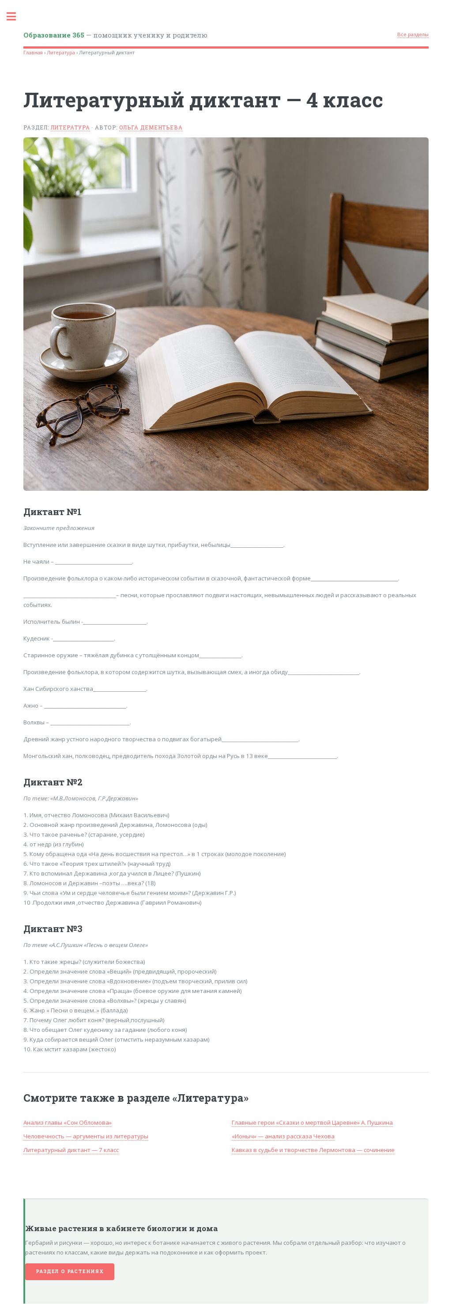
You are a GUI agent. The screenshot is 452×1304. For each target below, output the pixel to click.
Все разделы (413, 34)
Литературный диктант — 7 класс (71, 1150)
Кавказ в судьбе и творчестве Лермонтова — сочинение (313, 1150)
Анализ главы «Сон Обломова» (67, 1122)
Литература (61, 52)
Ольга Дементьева (151, 127)
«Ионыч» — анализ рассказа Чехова (283, 1136)
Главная (33, 52)
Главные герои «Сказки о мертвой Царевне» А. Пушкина (312, 1122)
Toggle (16, 16)
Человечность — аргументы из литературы (85, 1136)
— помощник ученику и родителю (115, 34)
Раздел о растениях (69, 1271)
